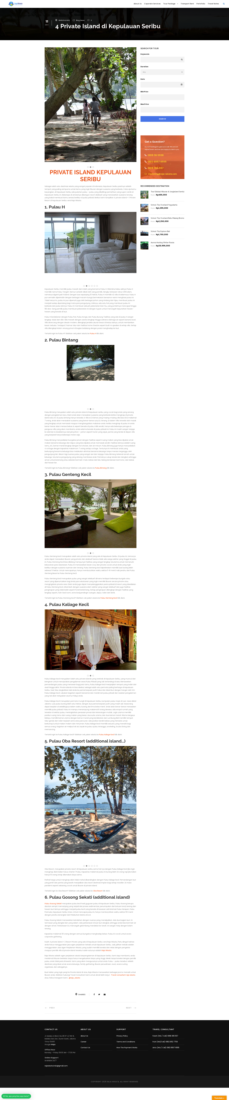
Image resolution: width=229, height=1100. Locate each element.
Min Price (144, 92)
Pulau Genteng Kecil (109, 598)
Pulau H (92, 333)
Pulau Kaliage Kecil (106, 734)
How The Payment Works (127, 1047)
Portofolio (201, 4)
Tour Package (169, 4)
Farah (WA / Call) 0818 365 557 (165, 1036)
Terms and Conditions (126, 1042)
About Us (138, 4)
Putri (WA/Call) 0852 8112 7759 (165, 1042)
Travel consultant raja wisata (123, 975)
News (82, 20)
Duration (144, 67)
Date (143, 79)
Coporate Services (152, 4)
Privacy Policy (122, 1036)
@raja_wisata (74, 978)
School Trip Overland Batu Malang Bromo (167, 218)
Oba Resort (97, 891)
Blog (78, 20)
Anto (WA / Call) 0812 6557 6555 (166, 1047)
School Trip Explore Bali (160, 231)
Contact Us (85, 1047)
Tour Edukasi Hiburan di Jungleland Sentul (167, 192)
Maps (53, 1044)
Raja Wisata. (107, 950)
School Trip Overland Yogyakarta (164, 205)
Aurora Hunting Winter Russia (162, 243)
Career (83, 1042)
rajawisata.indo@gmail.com (56, 1066)
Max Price (145, 104)
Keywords (145, 54)
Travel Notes (213, 4)
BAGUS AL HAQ (64, 20)
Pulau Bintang (101, 468)
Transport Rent (187, 4)
